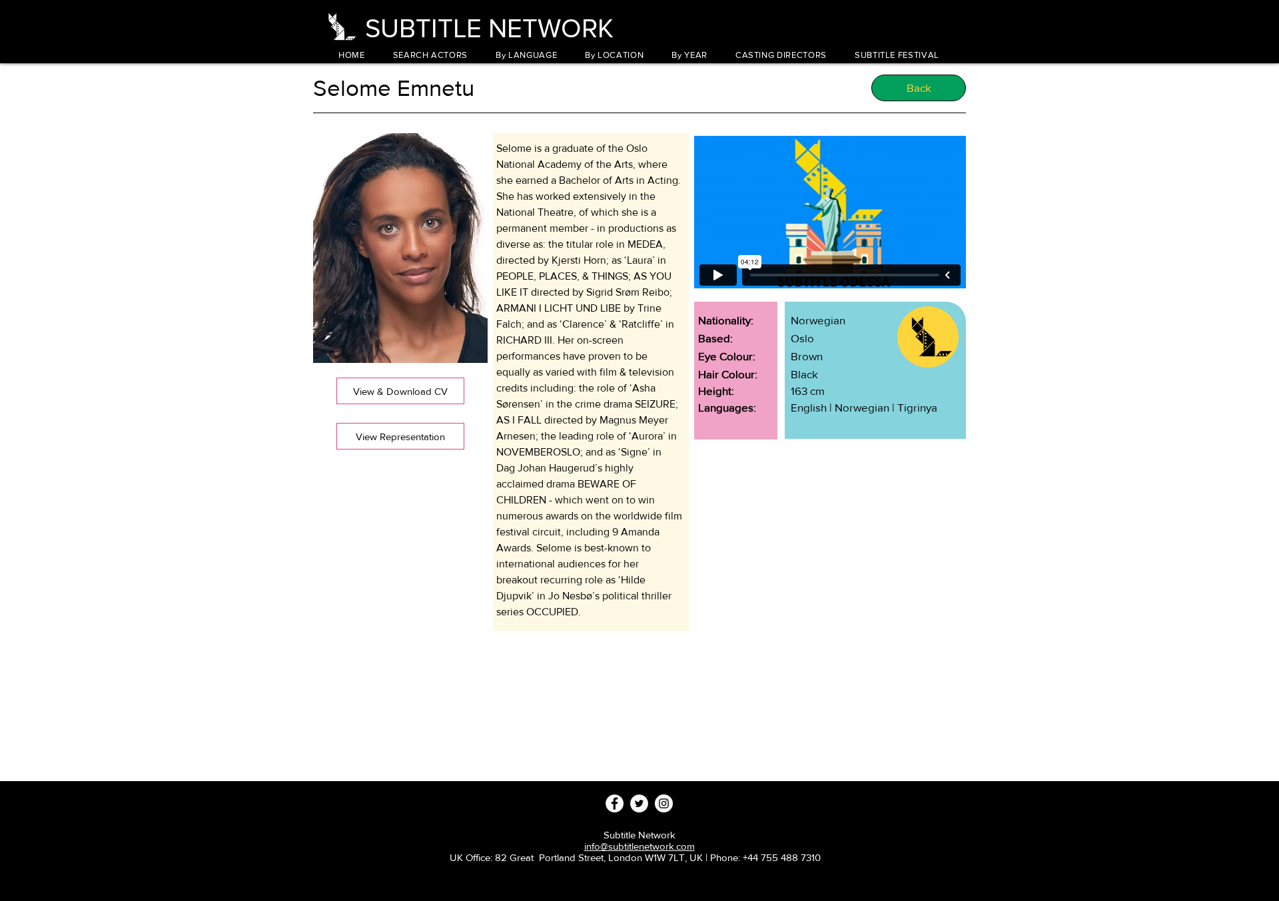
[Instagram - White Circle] (664, 803)
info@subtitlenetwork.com (639, 846)
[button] (526, 55)
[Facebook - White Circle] (615, 803)
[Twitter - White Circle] (639, 803)
